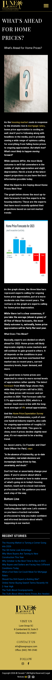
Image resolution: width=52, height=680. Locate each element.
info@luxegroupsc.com (26, 646)
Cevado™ (22, 673)
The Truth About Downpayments (17, 590)
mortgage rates (36, 126)
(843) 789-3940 (29, 650)
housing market (20, 122)
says (29, 448)
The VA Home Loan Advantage (16, 550)
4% (23, 407)
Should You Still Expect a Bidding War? (20, 579)
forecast (8, 385)
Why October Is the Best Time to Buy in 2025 (24, 561)
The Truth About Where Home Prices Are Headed (25, 593)
